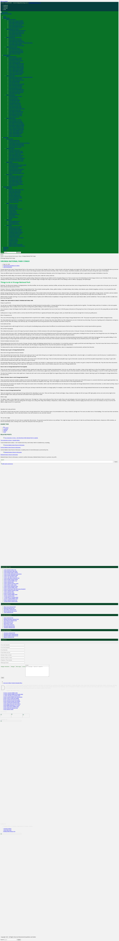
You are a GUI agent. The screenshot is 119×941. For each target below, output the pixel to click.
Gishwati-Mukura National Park (11, 635)
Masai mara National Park (10, 606)
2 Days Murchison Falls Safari (10, 571)
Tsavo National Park (8, 612)
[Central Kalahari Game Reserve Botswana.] (13, 445)
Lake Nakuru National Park (10, 609)
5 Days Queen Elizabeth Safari (11, 586)
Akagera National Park (9, 637)
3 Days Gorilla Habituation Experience (13, 574)
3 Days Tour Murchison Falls (10, 576)
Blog (20, 256)
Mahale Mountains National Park (11, 619)
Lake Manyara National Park (10, 620)
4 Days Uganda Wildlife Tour (10, 580)
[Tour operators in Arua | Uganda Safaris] (20, 437)
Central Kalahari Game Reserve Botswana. (11, 447)
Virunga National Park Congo (11, 256)
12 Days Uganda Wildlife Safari (11, 598)
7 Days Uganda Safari (9, 591)
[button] (4, 250)
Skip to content (4, 1)
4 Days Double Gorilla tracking (11, 579)
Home (2, 256)
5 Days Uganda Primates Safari (11, 583)
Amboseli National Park (9, 608)
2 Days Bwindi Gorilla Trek (10, 569)
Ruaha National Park (8, 622)
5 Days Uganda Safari (9, 582)
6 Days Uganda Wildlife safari (10, 587)
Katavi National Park (8, 617)
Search (2, 459)
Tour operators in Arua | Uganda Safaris (10, 440)
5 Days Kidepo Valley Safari (10, 585)
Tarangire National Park (9, 627)
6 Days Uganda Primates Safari (11, 590)
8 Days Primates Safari (9, 593)
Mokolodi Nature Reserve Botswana (9, 454)
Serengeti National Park (9, 626)
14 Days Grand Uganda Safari (11, 601)
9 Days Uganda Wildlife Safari (10, 594)
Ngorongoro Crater (8, 623)
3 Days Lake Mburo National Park (11, 578)
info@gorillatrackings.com (9, 831)
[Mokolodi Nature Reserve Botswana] (12, 452)
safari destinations (7, 267)
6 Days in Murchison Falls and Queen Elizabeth (14, 589)
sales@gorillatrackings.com (35, 2)
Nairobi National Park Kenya (10, 611)
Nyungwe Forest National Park (11, 634)
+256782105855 (7, 828)
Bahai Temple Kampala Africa (12, 683)
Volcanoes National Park (9, 633)
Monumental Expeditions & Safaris (11, 265)
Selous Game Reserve (9, 624)
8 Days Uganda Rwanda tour (10, 600)
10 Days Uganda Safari (9, 596)
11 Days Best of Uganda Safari (11, 597)
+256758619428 (7, 830)
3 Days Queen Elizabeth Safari (11, 575)
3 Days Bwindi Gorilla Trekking (11, 572)
